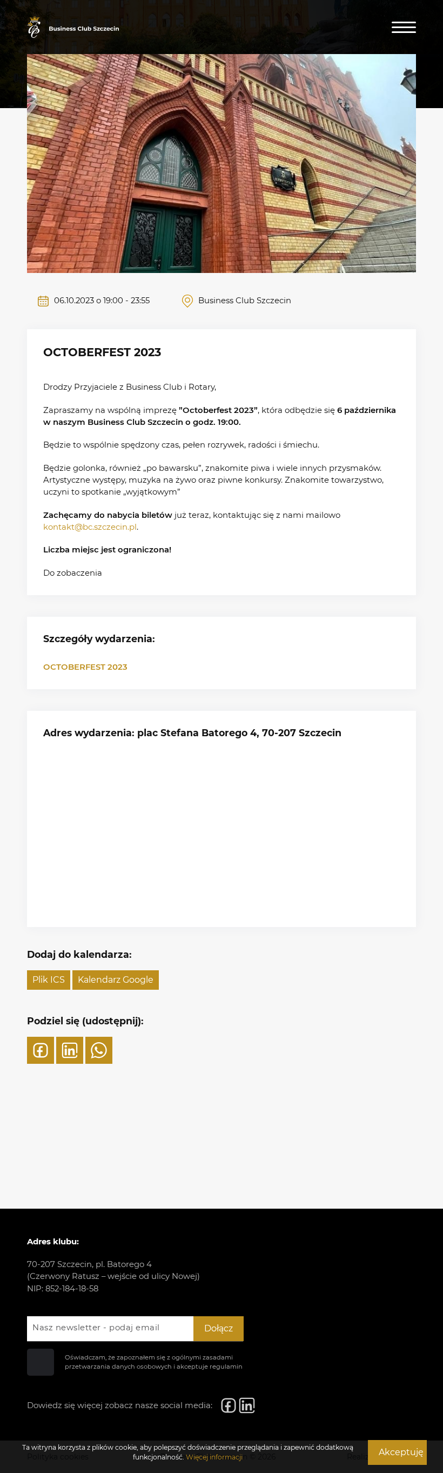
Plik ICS (48, 980)
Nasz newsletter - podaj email (96, 1327)
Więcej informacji (214, 1457)
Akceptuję (401, 1452)
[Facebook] (40, 1050)
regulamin (226, 1366)
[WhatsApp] (98, 1050)
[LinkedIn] (69, 1050)
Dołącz (218, 1328)
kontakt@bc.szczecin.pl (90, 527)
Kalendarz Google (115, 980)
